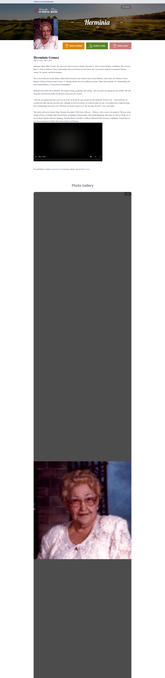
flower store (85, 169)
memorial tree (56, 169)
